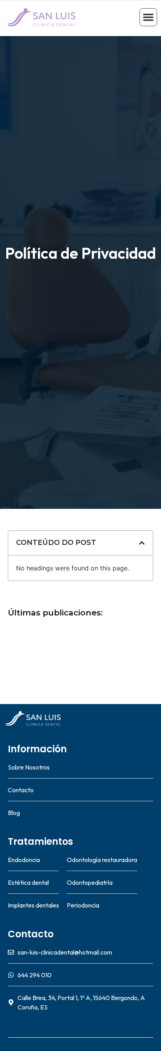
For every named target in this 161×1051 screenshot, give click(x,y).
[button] (148, 17)
